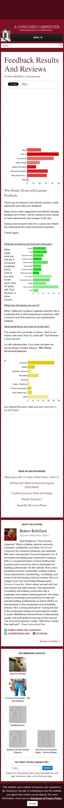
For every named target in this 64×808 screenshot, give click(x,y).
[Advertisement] (32, 111)
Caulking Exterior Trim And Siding (32, 493)
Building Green (18, 725)
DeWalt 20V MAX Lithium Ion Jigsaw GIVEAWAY (32, 485)
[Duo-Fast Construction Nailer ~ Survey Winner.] (46, 746)
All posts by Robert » (50, 641)
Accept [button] (32, 803)
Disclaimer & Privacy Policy (46, 798)
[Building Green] (17, 722)
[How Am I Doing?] (17, 671)
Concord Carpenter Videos (18, 584)
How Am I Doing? (18, 674)
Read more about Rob (33, 624)
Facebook (41, 633)
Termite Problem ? (32, 499)
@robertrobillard (19, 633)
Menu (36, 37)
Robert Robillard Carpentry (24, 630)
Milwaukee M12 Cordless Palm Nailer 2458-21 (32, 477)
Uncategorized (33, 76)
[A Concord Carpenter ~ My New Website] (17, 695)
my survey (44, 202)
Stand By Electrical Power (32, 505)
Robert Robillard (15, 76)
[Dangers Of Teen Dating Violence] (17, 746)
